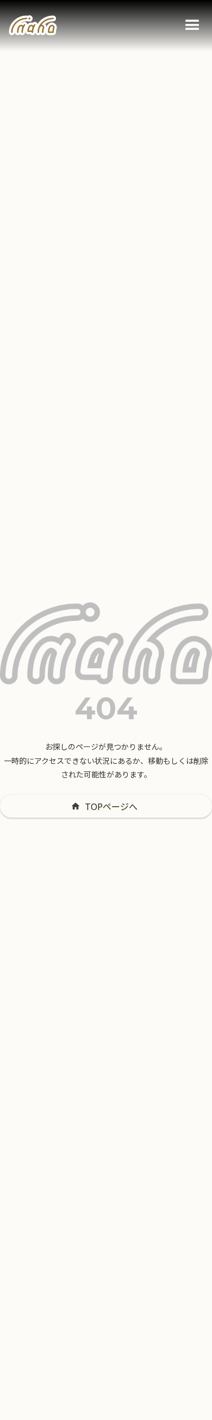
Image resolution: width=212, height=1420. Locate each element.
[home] (33, 25)
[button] (192, 25)
